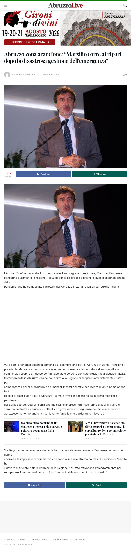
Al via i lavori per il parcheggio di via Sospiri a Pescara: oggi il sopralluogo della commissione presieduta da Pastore (105, 428)
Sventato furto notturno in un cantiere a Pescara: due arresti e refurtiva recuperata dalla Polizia (42, 428)
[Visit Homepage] (65, 5)
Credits (8, 539)
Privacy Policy (39, 539)
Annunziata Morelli (24, 74)
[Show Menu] (5, 5)
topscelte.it (80, 539)
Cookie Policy (60, 539)
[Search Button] (125, 5)
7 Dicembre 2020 (50, 74)
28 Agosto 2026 (31, 438)
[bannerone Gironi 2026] (65, 27)
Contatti (22, 539)
